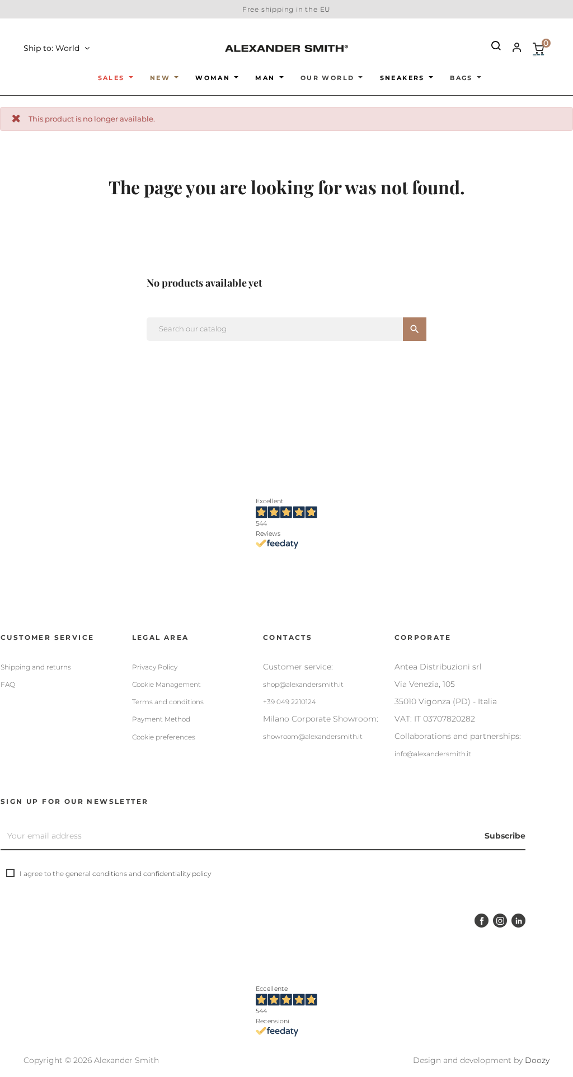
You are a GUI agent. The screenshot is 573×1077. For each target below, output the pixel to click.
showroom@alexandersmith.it (313, 736)
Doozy (537, 1060)
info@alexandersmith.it (432, 754)
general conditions (96, 873)
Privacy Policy (154, 667)
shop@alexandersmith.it (303, 684)
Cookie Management (166, 684)
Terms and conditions (168, 701)
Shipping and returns (36, 667)
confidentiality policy (177, 873)
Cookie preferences (163, 737)
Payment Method (161, 719)
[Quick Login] (512, 49)
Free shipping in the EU (286, 9)
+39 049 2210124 (289, 701)
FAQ (8, 684)
